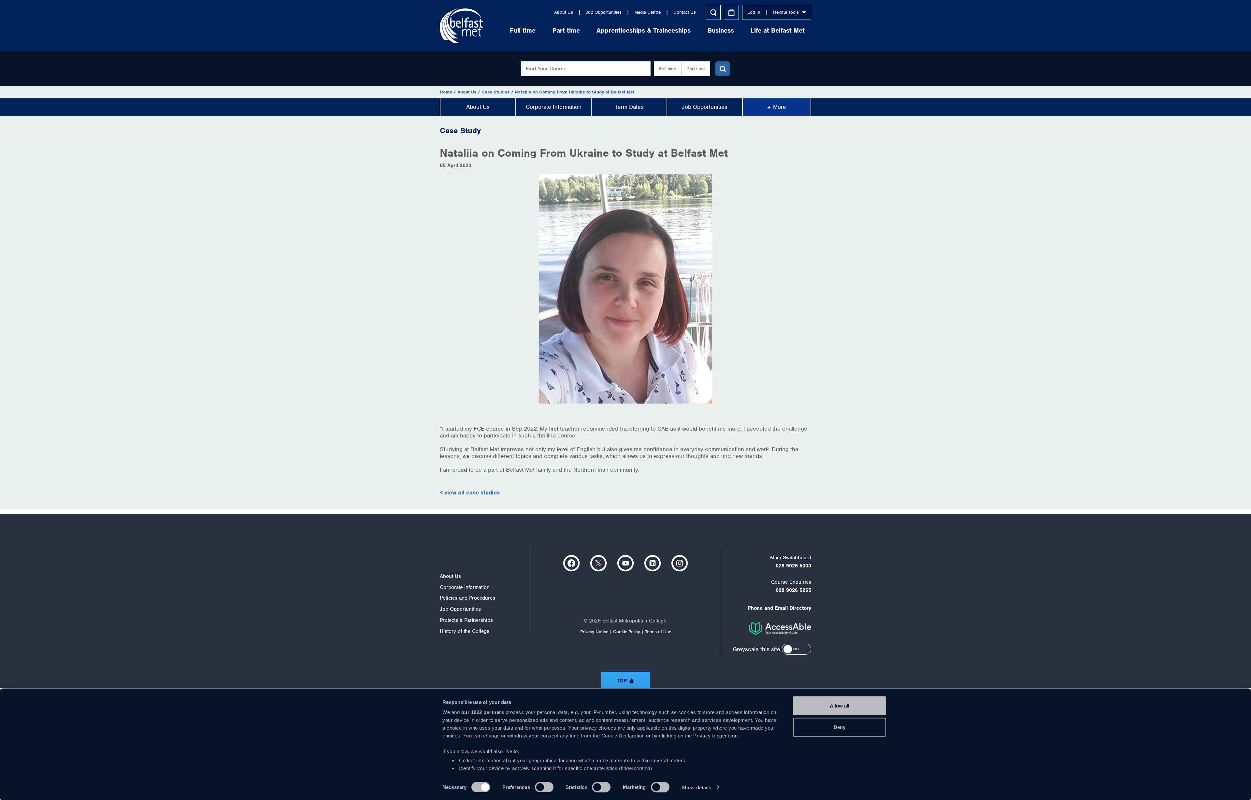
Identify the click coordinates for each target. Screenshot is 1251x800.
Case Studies (496, 92)
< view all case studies (470, 492)
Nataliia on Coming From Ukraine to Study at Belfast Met (575, 92)
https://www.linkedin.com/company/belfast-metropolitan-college (652, 563)
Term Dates (629, 106)
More (779, 106)
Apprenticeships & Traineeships (644, 30)
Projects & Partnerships (466, 620)
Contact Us (684, 12)
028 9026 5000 (793, 566)
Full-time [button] (667, 69)
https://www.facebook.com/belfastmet (571, 563)
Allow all (839, 705)
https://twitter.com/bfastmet (598, 563)
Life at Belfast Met (778, 30)
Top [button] (622, 681)
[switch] (544, 787)
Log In (753, 12)
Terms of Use (658, 632)
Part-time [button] (695, 69)
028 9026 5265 (793, 590)
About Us (563, 12)
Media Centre (647, 12)
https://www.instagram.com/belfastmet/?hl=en (679, 563)
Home (446, 92)
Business (721, 30)
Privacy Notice (594, 632)
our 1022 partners (482, 712)
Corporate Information (554, 106)
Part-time (566, 30)
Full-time (523, 30)
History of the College (464, 631)
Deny (839, 727)
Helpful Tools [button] (786, 12)
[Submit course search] (722, 68)
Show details (696, 787)
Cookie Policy (626, 632)
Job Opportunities (604, 12)
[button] (796, 649)
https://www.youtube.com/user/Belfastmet (625, 563)
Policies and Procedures (467, 598)
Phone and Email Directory (779, 608)
